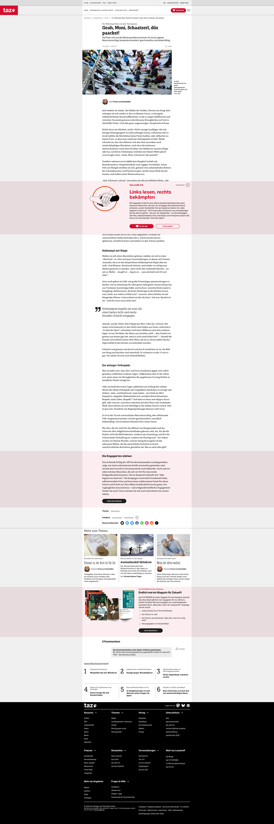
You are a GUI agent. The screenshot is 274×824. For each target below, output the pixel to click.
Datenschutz (152, 810)
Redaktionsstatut (154, 807)
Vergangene (143, 766)
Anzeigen (87, 798)
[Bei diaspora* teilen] (147, 523)
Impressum (163, 810)
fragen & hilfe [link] (111, 3)
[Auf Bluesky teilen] (132, 523)
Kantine (87, 791)
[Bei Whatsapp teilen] (142, 523)
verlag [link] (86, 3)
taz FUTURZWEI (172, 760)
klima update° (89, 763)
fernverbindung (90, 759)
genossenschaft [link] (172, 3)
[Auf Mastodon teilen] (127, 523)
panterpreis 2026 (173, 735)
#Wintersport (115, 511)
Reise (106, 18)
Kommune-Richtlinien (171, 807)
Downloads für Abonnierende (123, 797)
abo (167, 718)
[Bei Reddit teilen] (151, 523)
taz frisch (115, 759)
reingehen (88, 773)
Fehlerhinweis (129, 518)
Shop (86, 794)
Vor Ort (141, 759)
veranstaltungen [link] (95, 3)
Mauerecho (88, 766)
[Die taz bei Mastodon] (178, 706)
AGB (170, 810)
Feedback (115, 787)
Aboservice (115, 790)
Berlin (86, 735)
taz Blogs (169, 757)
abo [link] (164, 3)
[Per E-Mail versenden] (122, 523)
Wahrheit (87, 742)
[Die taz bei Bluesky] (183, 706)
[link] (86, 10)
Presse (141, 732)
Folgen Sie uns (170, 706)
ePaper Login (116, 794)
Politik (86, 718)
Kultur (86, 728)
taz (90, 705)
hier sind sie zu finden (127, 654)
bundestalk (88, 756)
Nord (86, 739)
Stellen (141, 728)
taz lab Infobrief (117, 766)
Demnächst (143, 756)
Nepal (113, 718)
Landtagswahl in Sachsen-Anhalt (121, 723)
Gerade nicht (180, 185)
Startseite (87, 18)
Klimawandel (116, 732)
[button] (189, 10)
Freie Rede (88, 770)
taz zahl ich (170, 725)
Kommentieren (117, 518)
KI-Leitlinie (184, 807)
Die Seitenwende (145, 725)
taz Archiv (170, 767)
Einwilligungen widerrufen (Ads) (151, 814)
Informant (143, 810)
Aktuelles (142, 718)
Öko (85, 722)
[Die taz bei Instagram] (188, 706)
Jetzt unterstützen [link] (114, 501)
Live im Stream (144, 763)
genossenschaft (172, 722)
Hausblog (142, 722)
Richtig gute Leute (118, 728)
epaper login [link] (184, 3)
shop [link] (104, 3)
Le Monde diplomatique (175, 763)
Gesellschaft (97, 18)
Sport (86, 732)
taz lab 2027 (143, 770)
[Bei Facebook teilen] (137, 523)
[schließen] (188, 185)
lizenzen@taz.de (99, 810)
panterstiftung (171, 732)
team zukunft (116, 756)
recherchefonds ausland (175, 728)
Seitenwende (177, 810)
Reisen (86, 787)
